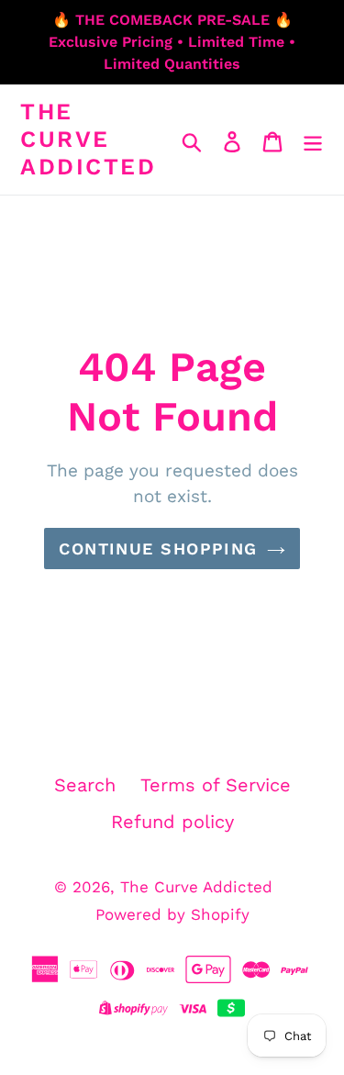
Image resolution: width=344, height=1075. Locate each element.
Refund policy (172, 822)
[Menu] (313, 139)
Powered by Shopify (172, 914)
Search (85, 785)
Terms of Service (215, 785)
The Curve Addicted (88, 139)
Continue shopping (158, 548)
